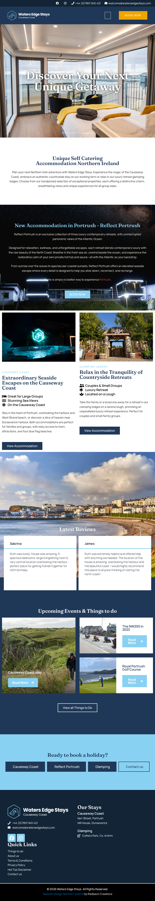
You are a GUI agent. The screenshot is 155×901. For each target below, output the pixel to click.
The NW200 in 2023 (132, 628)
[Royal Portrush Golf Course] (98, 675)
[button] (108, 15)
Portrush (105, 279)
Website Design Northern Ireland (63, 894)
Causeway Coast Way (25, 672)
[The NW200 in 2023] (98, 635)
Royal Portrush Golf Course (133, 668)
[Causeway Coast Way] (38, 655)
